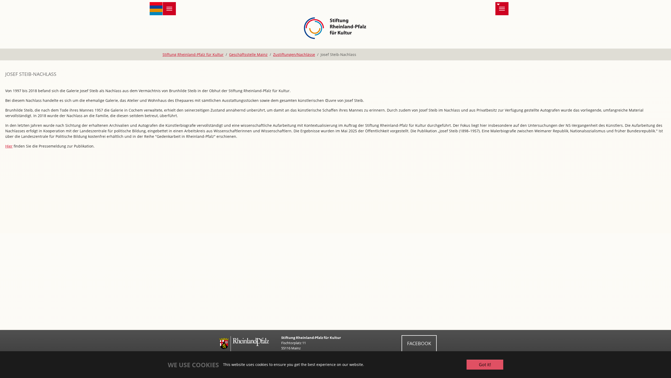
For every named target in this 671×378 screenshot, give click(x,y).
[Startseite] (156, 8)
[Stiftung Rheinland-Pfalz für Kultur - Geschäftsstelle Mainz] (335, 27)
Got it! (485, 365)
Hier (9, 146)
